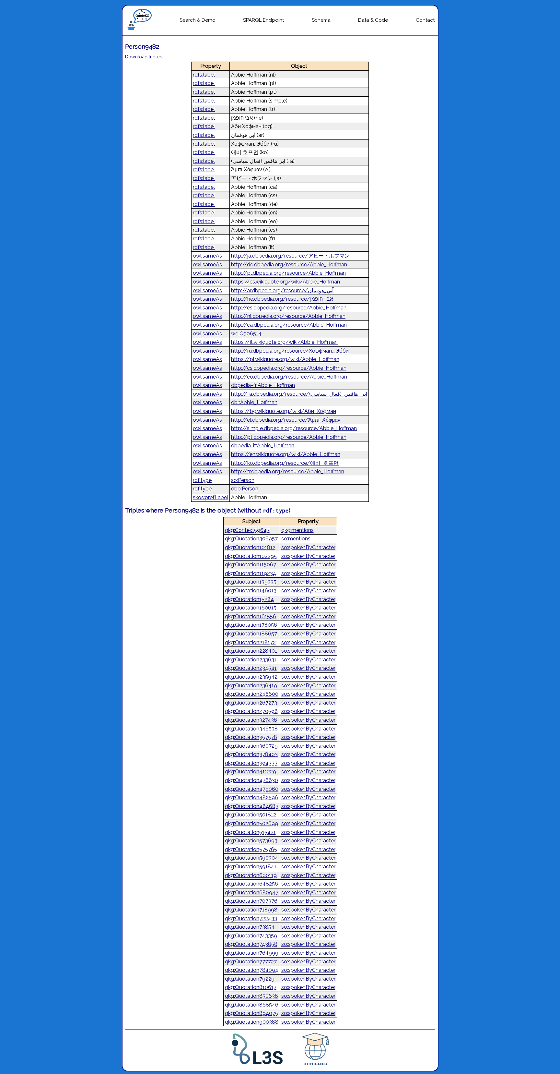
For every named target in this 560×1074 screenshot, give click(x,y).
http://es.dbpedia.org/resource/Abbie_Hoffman (288, 308)
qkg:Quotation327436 (251, 720)
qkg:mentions (297, 530)
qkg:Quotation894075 (251, 1013)
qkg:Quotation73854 (249, 927)
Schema (321, 20)
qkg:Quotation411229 (250, 771)
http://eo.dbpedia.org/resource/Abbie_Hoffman (289, 377)
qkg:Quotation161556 (250, 616)
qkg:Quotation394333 (251, 763)
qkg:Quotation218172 (250, 642)
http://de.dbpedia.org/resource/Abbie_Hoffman (289, 264)
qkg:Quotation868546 (251, 1005)
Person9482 (142, 46)
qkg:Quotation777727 (251, 962)
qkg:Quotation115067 (250, 564)
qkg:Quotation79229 (249, 979)
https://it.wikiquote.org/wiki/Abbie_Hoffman (284, 342)
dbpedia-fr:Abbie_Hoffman (263, 385)
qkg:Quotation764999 (251, 953)
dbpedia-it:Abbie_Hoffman (262, 445)
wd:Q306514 (246, 334)
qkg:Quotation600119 (251, 875)
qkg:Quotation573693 (251, 841)
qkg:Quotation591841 (250, 866)
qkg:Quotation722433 (251, 918)
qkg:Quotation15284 (249, 599)
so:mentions (295, 539)
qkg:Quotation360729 (251, 746)
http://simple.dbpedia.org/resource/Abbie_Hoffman (294, 428)
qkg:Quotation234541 (251, 668)
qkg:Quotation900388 (251, 1022)
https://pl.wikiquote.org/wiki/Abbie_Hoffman (285, 359)
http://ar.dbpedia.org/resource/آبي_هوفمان (282, 290)
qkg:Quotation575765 (251, 849)
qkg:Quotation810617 (250, 987)
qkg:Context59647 (247, 530)
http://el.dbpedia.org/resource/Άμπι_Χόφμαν (285, 420)
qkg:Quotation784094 (251, 970)
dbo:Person (244, 489)
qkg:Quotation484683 (251, 806)
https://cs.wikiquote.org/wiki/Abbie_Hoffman (285, 282)
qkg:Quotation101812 (250, 547)
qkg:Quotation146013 (250, 590)
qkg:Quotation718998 (251, 910)
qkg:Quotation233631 (250, 660)
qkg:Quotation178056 (251, 625)
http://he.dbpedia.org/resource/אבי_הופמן (282, 299)
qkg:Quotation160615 (250, 608)
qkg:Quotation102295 (251, 556)
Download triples (143, 56)
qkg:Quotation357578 (251, 737)
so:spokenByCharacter (308, 547)
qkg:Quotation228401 (251, 651)
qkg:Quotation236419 (251, 685)
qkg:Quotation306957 (251, 539)
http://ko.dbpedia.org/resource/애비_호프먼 (285, 463)
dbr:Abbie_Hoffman (254, 402)
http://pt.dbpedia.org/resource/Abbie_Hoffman (288, 437)
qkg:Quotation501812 (250, 815)
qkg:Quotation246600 (251, 694)
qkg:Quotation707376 (251, 901)
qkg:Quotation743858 (251, 944)
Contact (425, 20)
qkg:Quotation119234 (250, 573)
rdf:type (202, 480)
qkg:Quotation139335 (250, 582)
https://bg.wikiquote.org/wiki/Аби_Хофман (283, 411)
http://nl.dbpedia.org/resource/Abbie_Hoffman (288, 316)
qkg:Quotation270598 (251, 711)
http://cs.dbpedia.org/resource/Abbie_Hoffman (288, 368)
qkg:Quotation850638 (251, 996)
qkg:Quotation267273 (251, 703)
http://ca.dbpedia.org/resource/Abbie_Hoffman (289, 325)
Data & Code (373, 20)
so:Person (242, 480)
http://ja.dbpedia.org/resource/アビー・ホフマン (290, 256)
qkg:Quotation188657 (251, 634)
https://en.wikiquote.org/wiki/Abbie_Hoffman (285, 454)
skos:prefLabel (210, 497)
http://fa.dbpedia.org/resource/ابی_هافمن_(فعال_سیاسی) (299, 394)
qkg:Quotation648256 (251, 884)
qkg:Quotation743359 (251, 936)
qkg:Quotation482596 (251, 797)
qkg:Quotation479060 (251, 789)
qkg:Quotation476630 (251, 780)
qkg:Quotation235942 (251, 677)
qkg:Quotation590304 (251, 858)
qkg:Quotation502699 (251, 823)
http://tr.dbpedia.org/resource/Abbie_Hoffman (287, 471)
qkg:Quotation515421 (250, 832)
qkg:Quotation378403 (251, 754)
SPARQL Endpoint (263, 20)
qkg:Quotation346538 (251, 729)
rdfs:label (204, 75)
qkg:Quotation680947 (251, 892)
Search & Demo (198, 20)
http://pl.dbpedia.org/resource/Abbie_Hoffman (288, 273)
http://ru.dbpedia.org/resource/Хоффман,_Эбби (290, 351)
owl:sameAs (207, 256)
